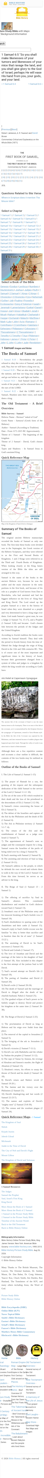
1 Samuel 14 (18, 229)
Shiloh (4, 1127)
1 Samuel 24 (32, 240)
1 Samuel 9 (29, 222)
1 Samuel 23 (18, 240)
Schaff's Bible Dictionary (13, 1325)
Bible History (15, 1458)
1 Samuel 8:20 (8, 370)
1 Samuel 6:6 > (35, 84)
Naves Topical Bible (10, 1314)
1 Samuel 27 (32, 243)
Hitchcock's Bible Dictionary (15, 1335)
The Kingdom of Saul (11, 1122)
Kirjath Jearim (7, 1131)
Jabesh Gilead (7, 1136)
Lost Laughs (32, 1414)
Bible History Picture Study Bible (17, 1250)
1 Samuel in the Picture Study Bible (17, 1214)
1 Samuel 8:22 (8, 391)
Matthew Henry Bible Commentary (18, 1332)
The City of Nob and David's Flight (17, 1150)
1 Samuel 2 (18, 215)
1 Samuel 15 (32, 229)
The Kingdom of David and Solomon (18, 1160)
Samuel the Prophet (10, 1195)
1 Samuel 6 (29, 218)
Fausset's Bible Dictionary (13, 1328)
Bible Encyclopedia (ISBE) (14, 1307)
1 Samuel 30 (32, 247)
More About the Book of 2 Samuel (16, 1210)
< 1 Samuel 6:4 (8, 84)
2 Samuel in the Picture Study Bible (17, 1217)
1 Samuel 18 (32, 233)
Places (14, 1382)
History (34, 1358)
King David (6, 1202)
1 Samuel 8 (16, 222)
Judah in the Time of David (13, 1146)
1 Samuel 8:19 (8, 359)
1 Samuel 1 (5, 215)
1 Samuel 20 (18, 236)
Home (4, 1358)
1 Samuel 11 (18, 226)
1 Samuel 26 (18, 243)
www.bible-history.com (20, 1246)
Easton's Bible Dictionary (13, 1321)
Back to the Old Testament (13, 1224)
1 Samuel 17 (18, 233)
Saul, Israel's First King (11, 1198)
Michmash (6, 1141)
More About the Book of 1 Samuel (16, 1207)
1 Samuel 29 (18, 247)
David (35, 133)
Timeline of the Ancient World (15, 1221)
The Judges (6, 1191)
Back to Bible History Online (14, 1228)
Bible (18, 1358)
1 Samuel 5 (16, 218)
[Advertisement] (22, 104)
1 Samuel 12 (32, 226)
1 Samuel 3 (30, 215)
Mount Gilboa (7, 1155)
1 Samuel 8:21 (8, 380)
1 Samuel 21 (32, 236)
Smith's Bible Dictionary (13, 1318)
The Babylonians (19, 1433)
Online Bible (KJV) (10, 1310)
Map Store (31, 1422)
